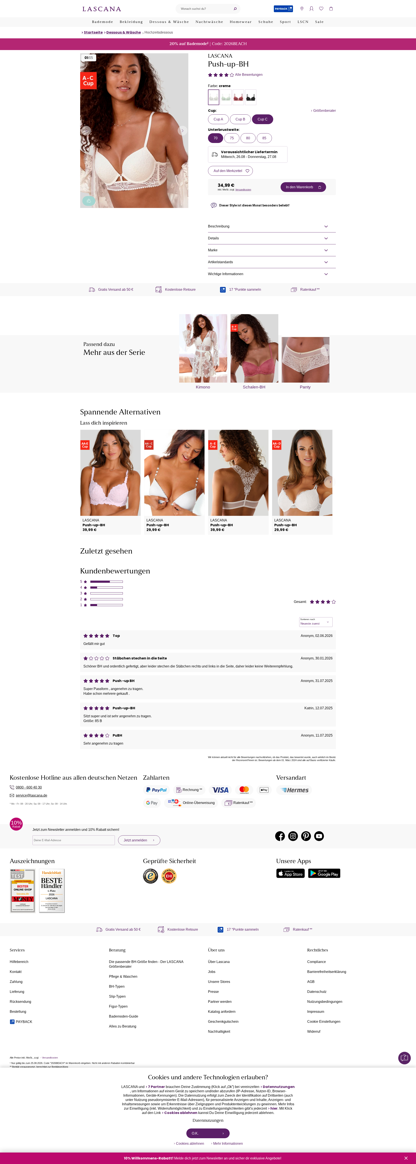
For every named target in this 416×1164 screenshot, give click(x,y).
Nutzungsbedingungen (324, 1001)
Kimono (203, 387)
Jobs (211, 972)
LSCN (303, 22)
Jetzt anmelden (135, 840)
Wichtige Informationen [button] (225, 274)
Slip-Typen (117, 996)
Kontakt (15, 972)
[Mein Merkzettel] (321, 9)
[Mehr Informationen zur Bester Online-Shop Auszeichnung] (23, 891)
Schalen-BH (254, 387)
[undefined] (327, 350)
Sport (285, 22)
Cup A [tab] (218, 119)
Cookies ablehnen (180, 1113)
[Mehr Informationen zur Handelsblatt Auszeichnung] (52, 891)
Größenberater (324, 110)
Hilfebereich (19, 962)
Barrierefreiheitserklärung (326, 972)
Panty (305, 387)
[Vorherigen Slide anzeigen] (86, 130)
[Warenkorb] (331, 9)
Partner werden (220, 1001)
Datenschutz (317, 992)
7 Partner (156, 1087)
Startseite (93, 32)
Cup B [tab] (240, 119)
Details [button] (213, 238)
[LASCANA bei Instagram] (293, 836)
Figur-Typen (118, 1006)
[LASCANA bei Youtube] (319, 836)
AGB (311, 982)
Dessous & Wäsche (169, 22)
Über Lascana (219, 962)
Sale (319, 22)
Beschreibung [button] (218, 226)
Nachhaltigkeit (219, 1031)
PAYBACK (24, 1022)
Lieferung (17, 992)
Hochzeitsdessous (159, 32)
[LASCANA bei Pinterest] (306, 836)
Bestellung (18, 1011)
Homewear (241, 22)
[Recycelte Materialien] (88, 201)
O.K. (195, 1133)
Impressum (315, 1011)
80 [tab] (248, 138)
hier (274, 1108)
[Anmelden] (311, 9)
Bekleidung (131, 22)
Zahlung (16, 982)
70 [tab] (216, 138)
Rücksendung (20, 1001)
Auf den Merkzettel (228, 171)
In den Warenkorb (299, 187)
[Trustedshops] (150, 876)
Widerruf (313, 1031)
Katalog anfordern (222, 1011)
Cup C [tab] (263, 119)
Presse (213, 992)
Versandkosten (243, 189)
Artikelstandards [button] (220, 262)
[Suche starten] (235, 9)
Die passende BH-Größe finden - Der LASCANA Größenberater (146, 964)
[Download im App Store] (290, 873)
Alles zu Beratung (122, 1026)
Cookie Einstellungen (323, 1021)
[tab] (213, 97)
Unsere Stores (219, 982)
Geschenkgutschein (223, 1021)
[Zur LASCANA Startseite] (102, 8)
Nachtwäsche (209, 22)
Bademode (102, 22)
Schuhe (265, 22)
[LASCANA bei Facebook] (280, 836)
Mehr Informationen (228, 1143)
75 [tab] (232, 138)
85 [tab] (264, 138)
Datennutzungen (279, 1087)
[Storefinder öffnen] (302, 9)
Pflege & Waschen (123, 976)
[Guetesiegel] (169, 876)
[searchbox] (203, 9)
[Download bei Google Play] (324, 873)
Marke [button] (213, 250)
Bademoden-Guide (123, 1016)
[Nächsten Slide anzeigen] (182, 130)
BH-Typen (117, 986)
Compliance (316, 962)
